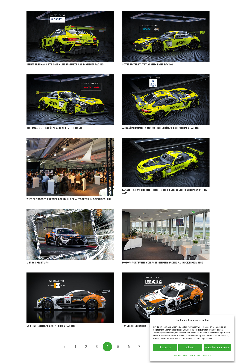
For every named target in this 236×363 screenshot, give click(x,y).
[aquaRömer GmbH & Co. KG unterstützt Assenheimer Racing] (166, 76)
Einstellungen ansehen (217, 347)
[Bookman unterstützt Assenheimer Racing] (70, 76)
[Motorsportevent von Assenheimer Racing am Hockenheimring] (166, 211)
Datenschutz (194, 355)
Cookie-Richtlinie (180, 355)
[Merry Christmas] (70, 211)
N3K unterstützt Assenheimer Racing (50, 326)
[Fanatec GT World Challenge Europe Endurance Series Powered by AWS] (166, 140)
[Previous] (65, 347)
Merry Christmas (37, 262)
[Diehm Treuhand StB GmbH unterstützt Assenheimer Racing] (70, 13)
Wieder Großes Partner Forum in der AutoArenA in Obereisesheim (68, 199)
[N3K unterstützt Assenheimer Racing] (70, 274)
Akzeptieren (165, 347)
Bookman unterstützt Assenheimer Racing (54, 128)
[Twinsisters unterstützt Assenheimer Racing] (166, 274)
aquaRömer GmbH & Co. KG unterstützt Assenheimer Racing (160, 128)
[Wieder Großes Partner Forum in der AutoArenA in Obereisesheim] (70, 140)
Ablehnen (190, 347)
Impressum (206, 355)
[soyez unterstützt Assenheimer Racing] (166, 13)
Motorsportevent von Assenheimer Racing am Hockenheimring (162, 262)
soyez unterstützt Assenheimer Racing (147, 64)
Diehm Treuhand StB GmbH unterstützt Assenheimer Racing (65, 64)
